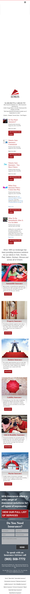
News (25, 587)
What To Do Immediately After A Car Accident (15, 220)
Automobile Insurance (20, 578)
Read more (11, 206)
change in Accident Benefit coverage (15, 201)
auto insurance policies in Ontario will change (14, 198)
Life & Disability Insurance (20, 584)
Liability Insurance (8, 584)
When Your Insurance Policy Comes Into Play (14, 188)
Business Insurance (20, 581)
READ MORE (8, 294)
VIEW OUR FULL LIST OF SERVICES (14, 513)
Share (11, 134)
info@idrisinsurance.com (18, 572)
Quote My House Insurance (15, 590)
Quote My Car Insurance (15, 592)
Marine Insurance (8, 587)
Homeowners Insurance (9, 581)
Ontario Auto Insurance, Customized (13, 142)
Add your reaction (14, 131)
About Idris (11, 578)
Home (6, 578)
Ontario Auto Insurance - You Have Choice (13, 165)
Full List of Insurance (17, 587)
